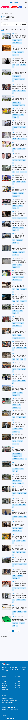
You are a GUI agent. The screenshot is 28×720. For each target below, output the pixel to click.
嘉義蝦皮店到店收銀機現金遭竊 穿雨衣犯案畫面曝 (6, 401)
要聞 (12, 29)
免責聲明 (4, 687)
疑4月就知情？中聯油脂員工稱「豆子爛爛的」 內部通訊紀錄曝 (6, 248)
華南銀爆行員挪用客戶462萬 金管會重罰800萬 (6, 607)
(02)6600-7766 (9, 702)
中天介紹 (4, 680)
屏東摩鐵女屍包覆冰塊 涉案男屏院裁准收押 (6, 524)
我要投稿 (17, 687)
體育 (25, 29)
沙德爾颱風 (14, 7)
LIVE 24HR (6, 7)
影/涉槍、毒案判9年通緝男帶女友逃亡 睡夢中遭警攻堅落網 (6, 87)
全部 (2, 29)
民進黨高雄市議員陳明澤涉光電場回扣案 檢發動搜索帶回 (6, 344)
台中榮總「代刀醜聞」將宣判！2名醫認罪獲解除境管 (6, 156)
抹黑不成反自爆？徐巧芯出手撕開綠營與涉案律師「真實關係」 (6, 178)
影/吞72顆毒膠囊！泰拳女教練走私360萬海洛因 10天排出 (6, 135)
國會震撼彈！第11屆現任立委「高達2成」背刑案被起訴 (6, 36)
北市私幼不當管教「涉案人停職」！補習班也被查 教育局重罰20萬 (6, 437)
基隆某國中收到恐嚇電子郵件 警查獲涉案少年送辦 (6, 297)
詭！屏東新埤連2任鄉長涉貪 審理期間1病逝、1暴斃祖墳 (6, 584)
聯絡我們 (17, 684)
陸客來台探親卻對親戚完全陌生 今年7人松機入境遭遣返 (6, 61)
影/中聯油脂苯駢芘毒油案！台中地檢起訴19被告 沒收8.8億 (6, 123)
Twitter (3, 718)
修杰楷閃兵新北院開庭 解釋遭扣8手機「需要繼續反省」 (6, 365)
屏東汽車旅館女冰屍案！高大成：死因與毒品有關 (6, 548)
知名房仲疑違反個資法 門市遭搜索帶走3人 (6, 236)
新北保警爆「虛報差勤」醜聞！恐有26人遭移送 (6, 449)
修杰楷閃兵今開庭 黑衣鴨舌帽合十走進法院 (6, 377)
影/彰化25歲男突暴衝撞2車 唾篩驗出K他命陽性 (6, 168)
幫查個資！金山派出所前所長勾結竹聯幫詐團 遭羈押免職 (6, 464)
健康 (13, 70)
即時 (7, 29)
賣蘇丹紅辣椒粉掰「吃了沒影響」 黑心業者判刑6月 (6, 224)
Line (11, 718)
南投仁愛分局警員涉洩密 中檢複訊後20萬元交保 (6, 560)
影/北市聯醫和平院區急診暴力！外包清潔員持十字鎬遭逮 (6, 273)
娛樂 (21, 29)
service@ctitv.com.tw (12, 709)
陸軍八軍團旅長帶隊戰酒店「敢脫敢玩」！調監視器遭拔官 (6, 477)
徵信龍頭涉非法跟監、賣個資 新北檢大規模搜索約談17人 (6, 388)
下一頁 (17, 631)
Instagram (8, 718)
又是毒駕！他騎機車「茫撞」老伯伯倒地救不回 (6, 413)
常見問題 (17, 682)
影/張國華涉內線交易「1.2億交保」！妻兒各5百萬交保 (6, 512)
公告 (16, 680)
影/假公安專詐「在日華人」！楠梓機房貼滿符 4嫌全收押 (6, 425)
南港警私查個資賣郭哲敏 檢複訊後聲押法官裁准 (6, 307)
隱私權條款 (4, 686)
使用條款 (4, 684)
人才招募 (4, 682)
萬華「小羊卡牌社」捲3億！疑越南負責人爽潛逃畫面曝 (6, 285)
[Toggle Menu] (25, 7)
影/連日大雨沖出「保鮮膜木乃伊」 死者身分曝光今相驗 (6, 596)
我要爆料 (17, 686)
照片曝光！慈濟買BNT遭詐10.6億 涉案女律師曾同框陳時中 (6, 202)
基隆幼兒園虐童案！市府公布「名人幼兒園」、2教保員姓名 (6, 536)
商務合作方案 (5, 689)
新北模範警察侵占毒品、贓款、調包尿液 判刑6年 (6, 319)
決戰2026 (21, 7)
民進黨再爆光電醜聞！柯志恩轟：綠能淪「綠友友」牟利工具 (6, 331)
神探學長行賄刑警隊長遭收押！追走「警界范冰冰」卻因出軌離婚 (6, 144)
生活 (13, 434)
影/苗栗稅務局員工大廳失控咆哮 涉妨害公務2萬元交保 (6, 572)
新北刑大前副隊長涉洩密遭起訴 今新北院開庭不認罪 (6, 501)
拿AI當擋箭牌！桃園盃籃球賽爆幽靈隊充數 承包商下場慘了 (6, 189)
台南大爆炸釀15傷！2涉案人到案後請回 (6, 48)
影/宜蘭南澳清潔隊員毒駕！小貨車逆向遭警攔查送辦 (6, 261)
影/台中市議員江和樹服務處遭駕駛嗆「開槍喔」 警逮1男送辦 (6, 214)
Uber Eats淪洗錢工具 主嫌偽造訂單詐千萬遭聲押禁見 (6, 619)
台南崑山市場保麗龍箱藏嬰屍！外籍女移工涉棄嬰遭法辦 (6, 111)
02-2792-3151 (11, 707)
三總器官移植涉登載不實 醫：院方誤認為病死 (6, 72)
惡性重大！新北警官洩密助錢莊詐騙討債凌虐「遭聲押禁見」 (6, 489)
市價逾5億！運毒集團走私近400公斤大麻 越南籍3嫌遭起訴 (6, 355)
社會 (16, 29)
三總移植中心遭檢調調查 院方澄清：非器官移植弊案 (6, 98)
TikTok (13, 718)
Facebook (5, 718)
